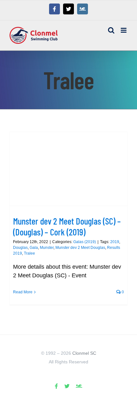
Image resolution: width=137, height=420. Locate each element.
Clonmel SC (84, 353)
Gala (34, 247)
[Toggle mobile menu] (124, 30)
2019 (114, 242)
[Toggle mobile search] (111, 30)
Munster (47, 247)
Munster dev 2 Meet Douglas (80, 247)
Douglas (20, 247)
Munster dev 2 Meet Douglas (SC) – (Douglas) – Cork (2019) (67, 226)
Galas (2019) (84, 242)
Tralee (29, 253)
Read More (22, 292)
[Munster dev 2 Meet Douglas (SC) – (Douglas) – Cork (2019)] (68, 169)
